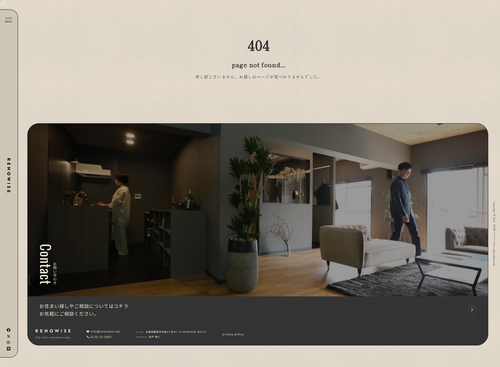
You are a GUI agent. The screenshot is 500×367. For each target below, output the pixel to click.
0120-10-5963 (101, 337)
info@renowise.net (105, 331)
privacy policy (233, 334)
